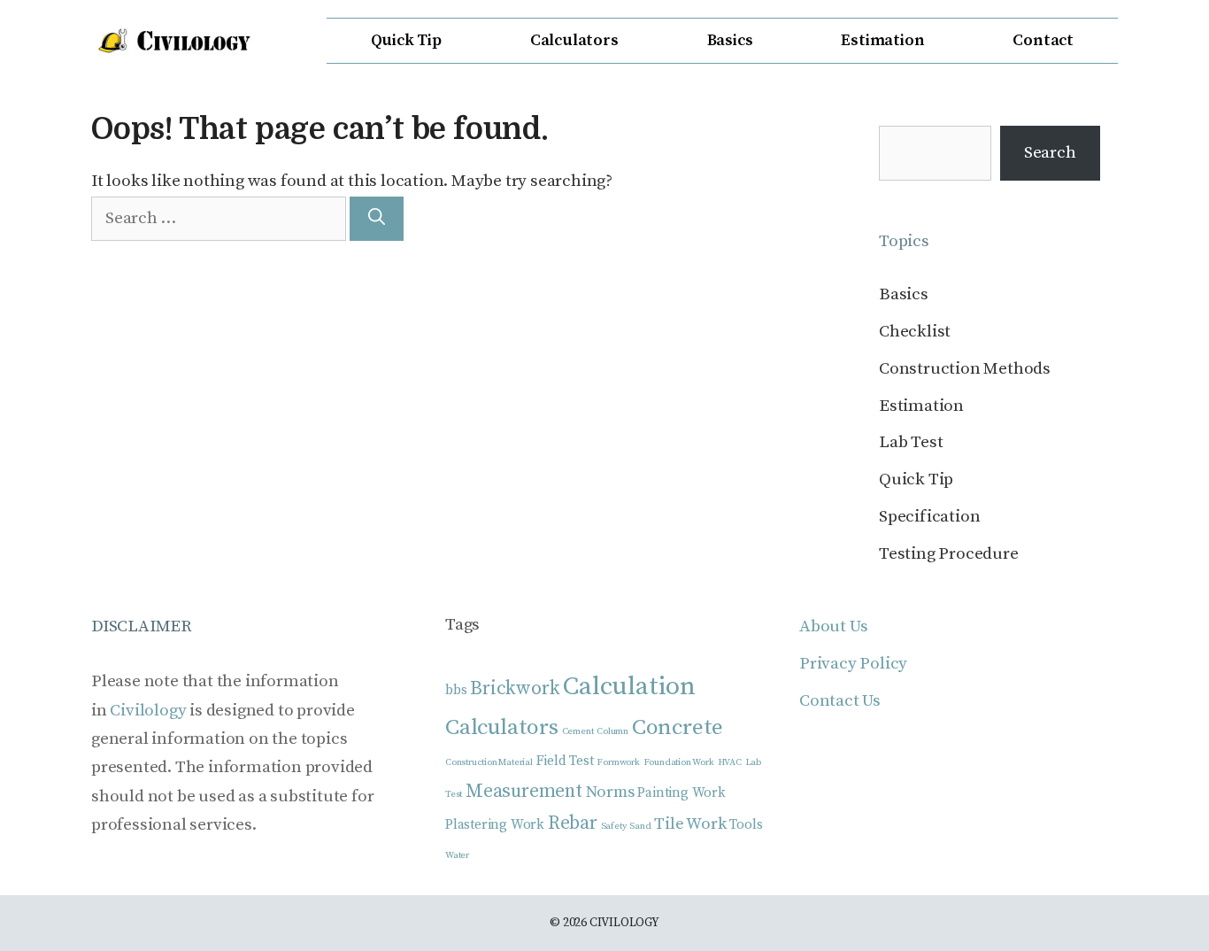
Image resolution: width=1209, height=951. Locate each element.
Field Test (565, 761)
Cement (578, 731)
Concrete (677, 727)
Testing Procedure (949, 554)
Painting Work (681, 793)
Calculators (574, 40)
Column (612, 731)
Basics (730, 40)
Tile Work (690, 824)
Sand (640, 826)
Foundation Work (678, 762)
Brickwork (514, 688)
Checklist (915, 331)
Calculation (629, 686)
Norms (610, 792)
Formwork (618, 762)
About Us (833, 626)
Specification (929, 516)
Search (1050, 153)
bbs (455, 690)
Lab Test (911, 442)
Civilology (148, 710)
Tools (745, 824)
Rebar (572, 823)
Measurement (524, 791)
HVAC (730, 762)
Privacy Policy (853, 663)
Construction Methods (965, 369)
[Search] (377, 219)
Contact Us (840, 701)
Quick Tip (406, 40)
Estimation (882, 40)
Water (457, 855)
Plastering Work (494, 824)
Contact (1043, 40)
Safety (614, 826)
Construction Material (489, 762)
